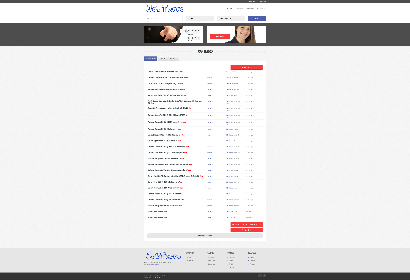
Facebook (253, 264)
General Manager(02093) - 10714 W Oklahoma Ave (164, 135)
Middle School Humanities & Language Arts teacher (165, 89)
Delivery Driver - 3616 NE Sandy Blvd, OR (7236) (164, 83)
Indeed (231, 260)
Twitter (252, 257)
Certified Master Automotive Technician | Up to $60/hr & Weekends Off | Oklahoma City (175, 102)
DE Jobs (231, 267)
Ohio (227, 211)
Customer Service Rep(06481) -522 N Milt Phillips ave (166, 152)
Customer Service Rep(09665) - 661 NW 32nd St (164, 194)
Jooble (231, 264)
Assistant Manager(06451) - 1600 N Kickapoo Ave (164, 158)
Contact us (261, 8)
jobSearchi (155, 264)
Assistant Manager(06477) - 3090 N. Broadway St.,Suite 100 (168, 170)
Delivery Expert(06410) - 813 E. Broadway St (162, 141)
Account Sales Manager (156, 211)
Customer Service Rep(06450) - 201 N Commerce (164, 199)
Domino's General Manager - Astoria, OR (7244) (163, 72)
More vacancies (205, 235)
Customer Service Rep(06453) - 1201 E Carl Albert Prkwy (166, 146)
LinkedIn (253, 260)
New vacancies (151, 58)
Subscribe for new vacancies (248, 224)
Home (229, 8)
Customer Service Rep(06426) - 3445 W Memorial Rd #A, (166, 115)
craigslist (232, 257)
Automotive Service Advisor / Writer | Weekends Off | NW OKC (168, 108)
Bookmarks (262, 1)
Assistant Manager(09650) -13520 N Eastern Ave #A (165, 122)
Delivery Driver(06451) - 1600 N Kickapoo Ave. (163, 182)
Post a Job (251, 1)
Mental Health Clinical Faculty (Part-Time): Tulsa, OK (165, 95)
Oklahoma (229, 95)
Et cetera (209, 72)
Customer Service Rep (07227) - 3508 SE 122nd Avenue (166, 77)
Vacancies (239, 8)
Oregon (228, 72)
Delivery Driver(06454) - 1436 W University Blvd (163, 188)
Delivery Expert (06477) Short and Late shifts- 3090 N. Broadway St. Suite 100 (174, 176)
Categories (173, 58)
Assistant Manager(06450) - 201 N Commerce (163, 205)
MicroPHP (157, 277)
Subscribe (250, 8)
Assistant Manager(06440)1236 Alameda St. (162, 129)
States (163, 58)
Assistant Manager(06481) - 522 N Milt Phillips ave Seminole (168, 164)
